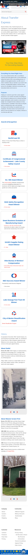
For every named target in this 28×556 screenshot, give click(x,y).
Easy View (4, 537)
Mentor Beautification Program (9, 323)
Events (4, 516)
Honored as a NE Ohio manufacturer (11, 225)
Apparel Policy (19, 543)
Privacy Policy (21, 4)
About (3, 511)
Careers (4, 513)
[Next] (17, 412)
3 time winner (7, 166)
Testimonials (18, 516)
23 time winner (7, 207)
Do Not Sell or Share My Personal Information (21, 537)
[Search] (25, 11)
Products (4, 534)
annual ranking (7, 182)
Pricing (4, 539)
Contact (4, 532)
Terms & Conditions (20, 541)
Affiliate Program (19, 511)
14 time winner (7, 145)
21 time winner (7, 304)
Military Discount (19, 513)
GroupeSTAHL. (11, 451)
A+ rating (6, 247)
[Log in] (20, 6)
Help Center (18, 545)
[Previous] (11, 412)
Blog (16, 518)
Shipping (4, 518)
